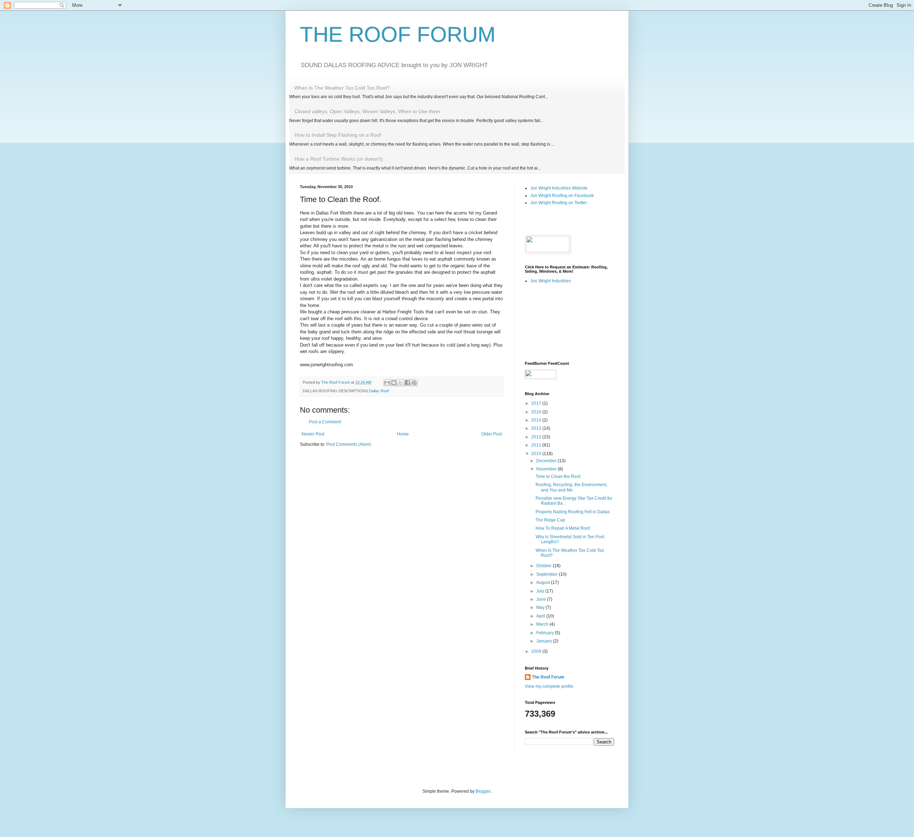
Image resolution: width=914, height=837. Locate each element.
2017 (536, 403)
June (541, 599)
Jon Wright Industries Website (559, 188)
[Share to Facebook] (407, 382)
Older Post (491, 434)
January (544, 641)
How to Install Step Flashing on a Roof (338, 135)
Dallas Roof (379, 391)
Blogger (483, 791)
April (541, 616)
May (541, 607)
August (543, 582)
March (542, 624)
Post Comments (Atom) (348, 444)
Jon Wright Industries (550, 280)
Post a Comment (325, 421)
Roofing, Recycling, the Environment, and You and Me (571, 487)
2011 (536, 445)
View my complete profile (549, 686)
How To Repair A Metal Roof (563, 528)
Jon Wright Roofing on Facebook (562, 195)
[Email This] (387, 382)
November (547, 469)
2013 (536, 428)
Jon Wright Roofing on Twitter (558, 202)
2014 (536, 420)
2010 (536, 453)
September (547, 574)
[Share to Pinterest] (414, 382)
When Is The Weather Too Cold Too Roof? (342, 88)
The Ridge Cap (550, 520)
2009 (536, 651)
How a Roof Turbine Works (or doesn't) (339, 159)
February (545, 632)
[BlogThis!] (393, 382)
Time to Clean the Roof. (558, 476)
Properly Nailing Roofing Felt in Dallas (573, 511)
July (540, 591)
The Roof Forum (548, 677)
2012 (536, 436)
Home (403, 434)
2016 (536, 411)
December (547, 460)
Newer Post (313, 434)
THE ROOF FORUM (398, 34)
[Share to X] (400, 382)
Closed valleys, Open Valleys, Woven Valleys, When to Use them (367, 111)
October (544, 565)
